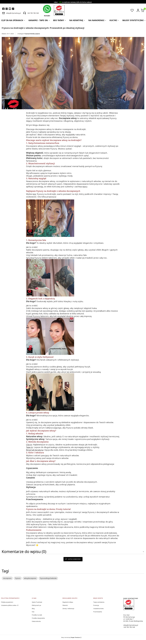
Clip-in (29, 444)
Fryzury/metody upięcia (32, 34)
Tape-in (29, 447)
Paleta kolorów (36, 621)
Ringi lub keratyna (34, 450)
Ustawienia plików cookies (9, 605)
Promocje (96, 605)
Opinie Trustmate (37, 602)
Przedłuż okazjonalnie (38, 618)
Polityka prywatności (7, 602)
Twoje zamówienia (98, 602)
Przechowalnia (97, 612)
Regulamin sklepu (68, 602)
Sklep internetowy (70, 637)
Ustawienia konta (98, 608)
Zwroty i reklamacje (68, 608)
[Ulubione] (132, 10)
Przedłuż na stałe (37, 615)
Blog (33, 608)
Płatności (65, 605)
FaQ (33, 612)
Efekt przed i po (36, 605)
